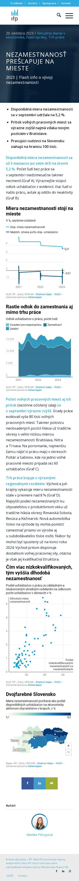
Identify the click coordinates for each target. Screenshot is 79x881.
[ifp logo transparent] (33, 15)
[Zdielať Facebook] (28, 783)
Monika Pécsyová (40, 834)
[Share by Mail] (52, 783)
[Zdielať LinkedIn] (40, 783)
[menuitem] (16, 3)
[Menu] (67, 15)
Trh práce (56, 37)
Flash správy (36, 37)
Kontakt (66, 3)
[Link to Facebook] (56, 871)
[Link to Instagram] (69, 871)
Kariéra (32, 3)
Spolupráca (49, 3)
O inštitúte (17, 3)
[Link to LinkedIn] (63, 871)
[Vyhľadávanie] (56, 15)
